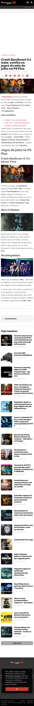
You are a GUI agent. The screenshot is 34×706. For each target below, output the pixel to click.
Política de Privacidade (13, 676)
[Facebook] (26, 7)
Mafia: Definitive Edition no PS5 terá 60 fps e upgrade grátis (23, 556)
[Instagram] (32, 7)
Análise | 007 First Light (23, 540)
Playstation (7, 97)
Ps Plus (28, 308)
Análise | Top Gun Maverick (15, 120)
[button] (27, 2)
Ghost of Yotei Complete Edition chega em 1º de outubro (23, 601)
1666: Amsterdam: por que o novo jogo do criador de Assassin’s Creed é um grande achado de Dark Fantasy (23, 389)
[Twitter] (29, 7)
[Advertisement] (17, 30)
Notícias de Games (8, 55)
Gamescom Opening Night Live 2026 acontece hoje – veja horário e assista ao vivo (22, 372)
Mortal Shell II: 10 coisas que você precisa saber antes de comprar (23, 513)
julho (23, 308)
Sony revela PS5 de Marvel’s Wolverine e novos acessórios (22, 615)
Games (17, 308)
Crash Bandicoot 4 (7, 308)
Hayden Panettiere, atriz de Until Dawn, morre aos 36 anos (23, 527)
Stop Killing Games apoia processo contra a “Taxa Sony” (23, 586)
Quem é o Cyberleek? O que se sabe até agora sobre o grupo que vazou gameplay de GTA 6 (23, 421)
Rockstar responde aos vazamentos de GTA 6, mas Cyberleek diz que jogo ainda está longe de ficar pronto (23, 340)
